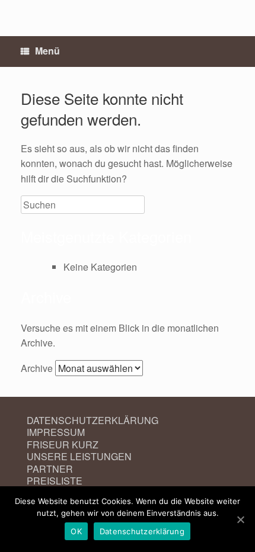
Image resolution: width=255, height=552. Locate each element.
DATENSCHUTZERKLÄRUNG (92, 420)
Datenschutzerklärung (142, 531)
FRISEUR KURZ (62, 444)
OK (76, 531)
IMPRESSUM (56, 432)
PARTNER (50, 469)
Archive (37, 368)
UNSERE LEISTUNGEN (79, 456)
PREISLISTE (54, 480)
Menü (47, 50)
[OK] (240, 519)
